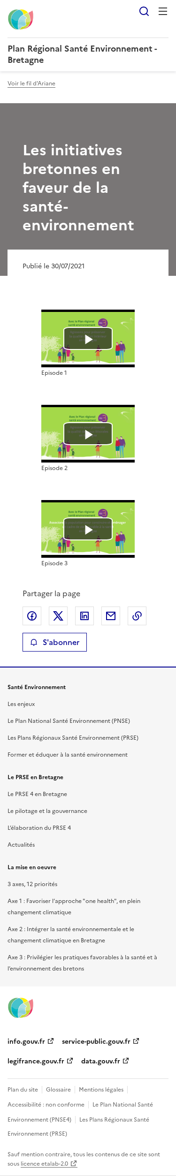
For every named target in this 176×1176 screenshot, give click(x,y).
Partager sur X (58, 616)
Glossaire (58, 1089)
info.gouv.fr (26, 1042)
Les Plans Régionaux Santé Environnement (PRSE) (73, 738)
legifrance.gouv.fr (36, 1061)
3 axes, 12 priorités (32, 884)
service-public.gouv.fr (96, 1042)
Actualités (21, 845)
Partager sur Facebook (32, 616)
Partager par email (110, 616)
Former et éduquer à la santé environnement (68, 755)
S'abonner (61, 642)
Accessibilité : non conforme (46, 1104)
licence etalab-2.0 (44, 1164)
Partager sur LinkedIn (84, 616)
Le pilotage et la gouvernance (47, 811)
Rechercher (144, 11)
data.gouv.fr (100, 1061)
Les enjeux (21, 704)
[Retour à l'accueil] (21, 1007)
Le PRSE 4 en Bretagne (37, 794)
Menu (162, 11)
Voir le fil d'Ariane (31, 83)
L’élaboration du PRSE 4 (39, 828)
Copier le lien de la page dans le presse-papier (137, 616)
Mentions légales (101, 1089)
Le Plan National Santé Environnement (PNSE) (69, 721)
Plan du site (23, 1089)
